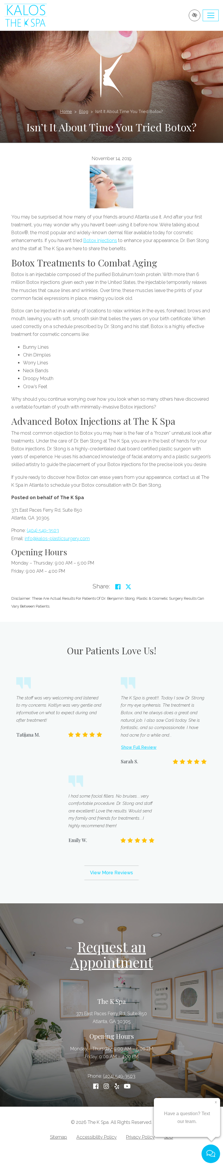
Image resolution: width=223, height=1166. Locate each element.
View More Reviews (111, 872)
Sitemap (58, 1137)
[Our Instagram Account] (106, 1086)
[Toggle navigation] (211, 15)
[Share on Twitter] (128, 587)
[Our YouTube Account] (127, 1086)
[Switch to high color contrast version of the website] (194, 15)
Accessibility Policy (96, 1137)
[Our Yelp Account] (117, 1086)
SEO (168, 1137)
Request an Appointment (111, 954)
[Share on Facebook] (118, 587)
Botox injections (100, 240)
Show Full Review (139, 747)
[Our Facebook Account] (96, 1086)
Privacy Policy (140, 1137)
